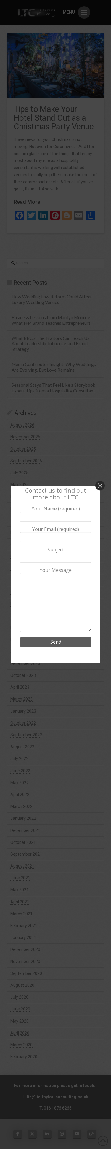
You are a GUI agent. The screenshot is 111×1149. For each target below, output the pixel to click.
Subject (55, 550)
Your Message (56, 570)
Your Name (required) (55, 509)
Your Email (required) (55, 529)
